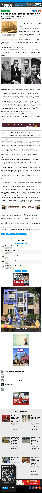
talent (17, 234)
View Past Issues (4, 331)
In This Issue (38, 331)
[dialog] (8, 478)
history (7, 234)
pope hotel (3, 234)
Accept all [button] (5, 487)
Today (16, 243)
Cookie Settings (8, 485)
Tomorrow (19, 243)
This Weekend (24, 243)
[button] (8, 490)
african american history (22, 234)
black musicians (12, 234)
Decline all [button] (12, 487)
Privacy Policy (12, 485)
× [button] (15, 465)
